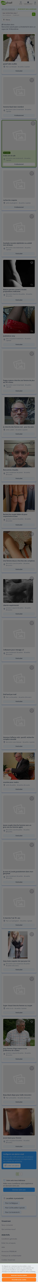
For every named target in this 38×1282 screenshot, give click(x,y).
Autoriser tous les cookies (19, 1275)
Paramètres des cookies (19, 1279)
